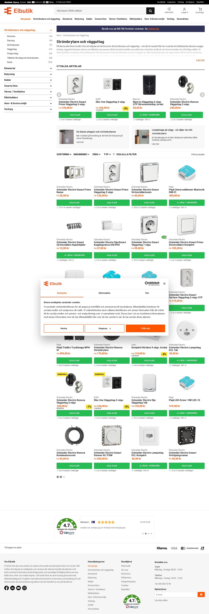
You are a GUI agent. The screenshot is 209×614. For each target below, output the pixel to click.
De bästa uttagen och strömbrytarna (96, 131)
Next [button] (202, 94)
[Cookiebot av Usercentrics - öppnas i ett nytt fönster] (146, 283)
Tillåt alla (145, 328)
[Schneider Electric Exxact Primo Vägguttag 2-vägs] (75, 85)
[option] (75, 97)
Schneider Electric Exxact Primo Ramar (74, 191)
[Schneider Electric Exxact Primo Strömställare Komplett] (186, 225)
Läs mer (200, 60)
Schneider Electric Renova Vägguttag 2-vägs (184, 103)
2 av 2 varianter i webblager (69, 418)
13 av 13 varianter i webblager (182, 471)
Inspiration (171, 2)
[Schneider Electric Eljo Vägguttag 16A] (149, 383)
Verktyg (170, 19)
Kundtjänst (190, 2)
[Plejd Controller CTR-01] (149, 277)
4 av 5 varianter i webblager (144, 418)
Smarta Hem (101, 19)
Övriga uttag (29, 53)
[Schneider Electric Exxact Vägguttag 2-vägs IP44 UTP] (74, 277)
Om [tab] (147, 293)
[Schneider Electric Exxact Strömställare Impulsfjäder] (74, 225)
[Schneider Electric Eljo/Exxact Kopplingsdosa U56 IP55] (111, 225)
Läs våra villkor (161, 600)
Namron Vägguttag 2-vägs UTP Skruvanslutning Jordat (148, 103)
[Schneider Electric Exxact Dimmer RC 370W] (111, 435)
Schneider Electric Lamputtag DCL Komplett (147, 454)
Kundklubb (161, 2)
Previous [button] (59, 94)
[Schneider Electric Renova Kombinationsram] (74, 435)
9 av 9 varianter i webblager (144, 260)
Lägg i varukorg (151, 115)
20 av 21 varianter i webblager (145, 208)
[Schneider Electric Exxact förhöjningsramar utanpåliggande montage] (186, 435)
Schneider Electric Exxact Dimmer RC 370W (107, 454)
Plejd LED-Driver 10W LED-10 (184, 400)
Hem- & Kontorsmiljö (154, 19)
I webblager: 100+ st (142, 120)
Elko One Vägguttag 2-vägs (110, 102)
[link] (104, 526)
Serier (29, 62)
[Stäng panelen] (164, 284)
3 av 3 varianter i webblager (106, 208)
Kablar (89, 19)
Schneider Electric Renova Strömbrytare (108, 348)
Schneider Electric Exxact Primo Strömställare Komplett (186, 243)
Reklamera (126, 577)
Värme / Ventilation (118, 19)
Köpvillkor (200, 2)
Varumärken (182, 19)
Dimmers (29, 36)
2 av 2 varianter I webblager (108, 120)
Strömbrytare (29, 45)
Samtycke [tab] (62, 293)
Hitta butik (125, 566)
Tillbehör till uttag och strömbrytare (29, 58)
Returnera (125, 574)
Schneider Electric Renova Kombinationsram (71, 454)
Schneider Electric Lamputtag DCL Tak (185, 348)
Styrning (29, 41)
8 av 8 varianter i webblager (69, 365)
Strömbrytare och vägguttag (46, 19)
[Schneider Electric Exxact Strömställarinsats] (149, 172)
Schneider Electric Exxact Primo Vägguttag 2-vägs (72, 103)
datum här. (154, 28)
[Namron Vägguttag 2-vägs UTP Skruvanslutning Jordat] (149, 85)
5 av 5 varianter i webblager (181, 313)
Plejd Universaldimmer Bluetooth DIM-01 (186, 191)
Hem (59, 35)
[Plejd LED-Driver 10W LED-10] (186, 383)
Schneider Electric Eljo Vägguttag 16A (144, 401)
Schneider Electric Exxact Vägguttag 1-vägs (145, 243)
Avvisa (63, 328)
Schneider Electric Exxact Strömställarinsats (145, 191)
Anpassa (103, 328)
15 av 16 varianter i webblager (70, 208)
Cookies (124, 585)
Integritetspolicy (128, 581)
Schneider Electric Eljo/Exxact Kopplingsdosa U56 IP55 (110, 243)
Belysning (79, 19)
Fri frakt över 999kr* (63, 2)
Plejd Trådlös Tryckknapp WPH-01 (73, 348)
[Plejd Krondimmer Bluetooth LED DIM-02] (111, 277)
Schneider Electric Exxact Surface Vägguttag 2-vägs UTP (186, 296)
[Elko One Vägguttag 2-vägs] (97, 75)
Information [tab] (104, 293)
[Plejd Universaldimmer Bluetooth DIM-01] (186, 172)
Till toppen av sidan (12, 547)
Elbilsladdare (136, 19)
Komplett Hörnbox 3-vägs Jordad (149, 347)
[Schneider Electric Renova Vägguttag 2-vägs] (186, 85)
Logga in (184, 12)
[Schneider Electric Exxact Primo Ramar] (74, 172)
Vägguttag (29, 49)
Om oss (124, 570)
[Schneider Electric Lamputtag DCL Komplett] (149, 435)
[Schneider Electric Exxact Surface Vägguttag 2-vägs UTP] (186, 277)
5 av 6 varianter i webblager (106, 260)
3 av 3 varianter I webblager (71, 120)
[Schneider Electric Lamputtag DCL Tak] (186, 330)
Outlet (90, 605)
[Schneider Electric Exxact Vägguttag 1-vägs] (149, 225)
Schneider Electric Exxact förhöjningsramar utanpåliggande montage (182, 455)
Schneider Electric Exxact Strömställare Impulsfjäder (71, 243)
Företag (181, 2)
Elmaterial (67, 19)
